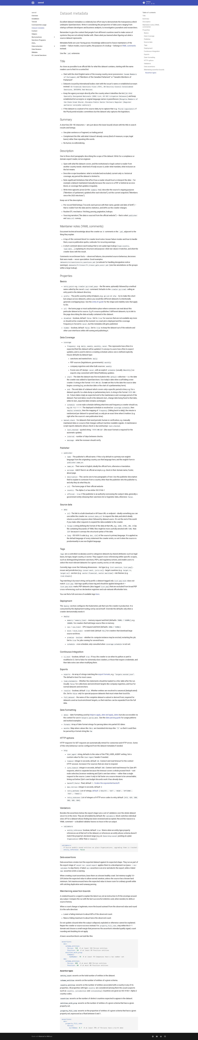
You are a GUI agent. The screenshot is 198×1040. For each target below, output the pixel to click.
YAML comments (129, 46)
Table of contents (149, 12)
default (95, 791)
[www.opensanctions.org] (153, 1036)
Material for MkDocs (45, 1036)
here (97, 594)
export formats (104, 674)
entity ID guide (98, 302)
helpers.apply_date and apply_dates (104, 715)
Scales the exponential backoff (106, 783)
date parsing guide (113, 718)
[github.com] (165, 1036)
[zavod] (33, 2)
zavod (34, 12)
